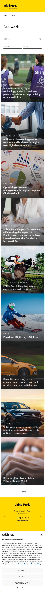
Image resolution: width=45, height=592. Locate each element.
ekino (10, 5)
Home (5, 15)
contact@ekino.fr (22, 520)
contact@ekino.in (22, 529)
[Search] (40, 39)
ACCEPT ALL (22, 570)
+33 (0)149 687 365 (22, 518)
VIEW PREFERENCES (22, 583)
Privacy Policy (36, 564)
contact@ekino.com (22, 523)
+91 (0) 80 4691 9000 (22, 527)
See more (22, 491)
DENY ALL (22, 576)
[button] (41, 534)
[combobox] (12, 47)
